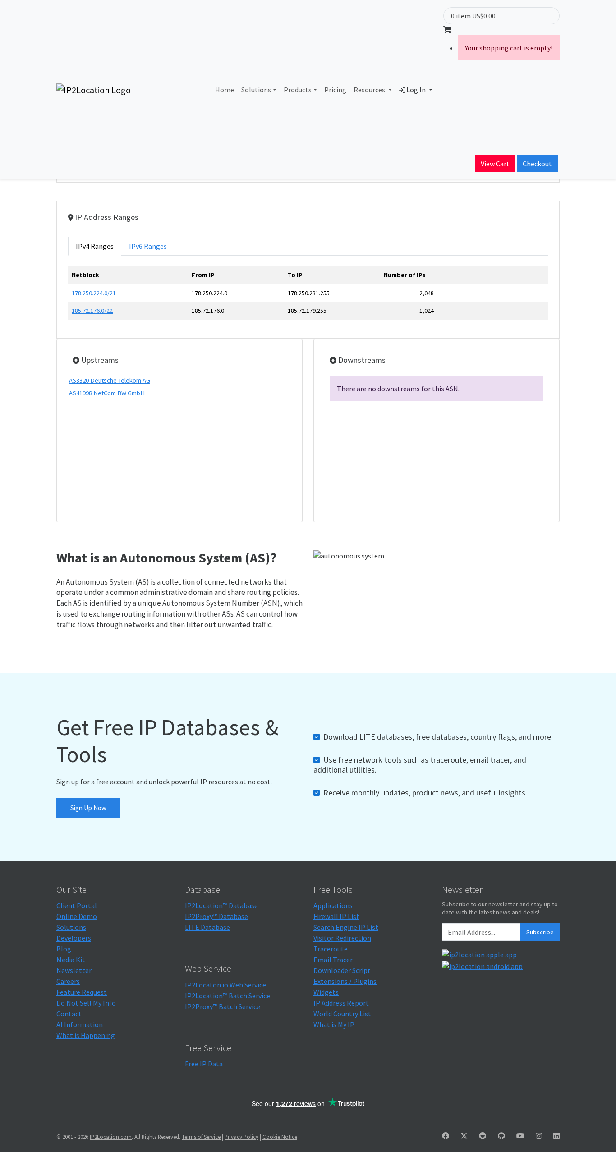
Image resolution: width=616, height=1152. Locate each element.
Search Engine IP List (345, 927)
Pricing (335, 89)
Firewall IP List (336, 916)
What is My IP (333, 1024)
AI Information (79, 1024)
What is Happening (85, 1035)
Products (298, 89)
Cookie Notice (279, 1136)
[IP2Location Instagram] (539, 1135)
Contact (69, 1013)
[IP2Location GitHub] (501, 1135)
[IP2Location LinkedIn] (556, 1135)
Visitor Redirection (342, 937)
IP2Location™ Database (221, 905)
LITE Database (207, 927)
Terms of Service (201, 1136)
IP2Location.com (111, 1136)
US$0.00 (484, 15)
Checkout (537, 163)
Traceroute (330, 948)
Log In (416, 89)
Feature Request (81, 992)
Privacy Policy (241, 1136)
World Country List (342, 1013)
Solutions (256, 89)
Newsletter (74, 970)
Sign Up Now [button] (88, 808)
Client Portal (76, 905)
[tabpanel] (308, 296)
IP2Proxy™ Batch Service (222, 1006)
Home (224, 89)
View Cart (495, 163)
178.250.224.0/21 (94, 293)
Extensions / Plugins (345, 981)
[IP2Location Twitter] (464, 1135)
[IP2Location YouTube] (520, 1135)
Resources (370, 89)
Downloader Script (342, 970)
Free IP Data (204, 1063)
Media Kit (70, 959)
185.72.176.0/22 (92, 310)
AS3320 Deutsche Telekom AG (109, 380)
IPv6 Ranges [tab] (148, 246)
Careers (68, 981)
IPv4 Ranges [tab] (95, 246)
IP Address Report (341, 1002)
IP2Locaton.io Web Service (225, 984)
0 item (461, 15)
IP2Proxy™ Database (216, 916)
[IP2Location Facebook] (445, 1135)
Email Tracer (333, 959)
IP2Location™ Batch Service (227, 995)
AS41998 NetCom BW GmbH (107, 393)
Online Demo (76, 916)
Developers (73, 937)
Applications (333, 905)
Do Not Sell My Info (86, 1002)
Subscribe (540, 932)
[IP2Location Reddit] (482, 1135)
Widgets (326, 992)
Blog (63, 948)
